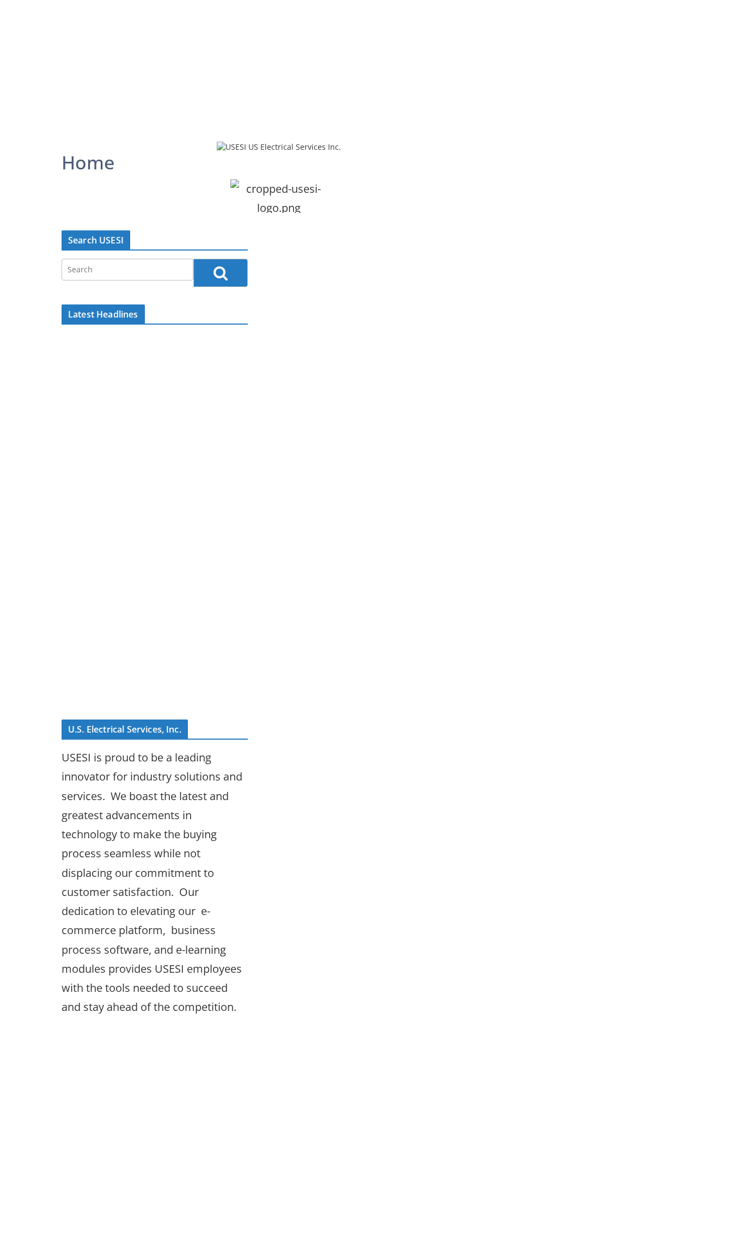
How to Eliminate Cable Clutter (139, 691)
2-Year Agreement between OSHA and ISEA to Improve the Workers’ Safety (146, 613)
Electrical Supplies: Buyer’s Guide (144, 344)
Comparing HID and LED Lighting (144, 366)
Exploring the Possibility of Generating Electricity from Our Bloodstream (140, 443)
